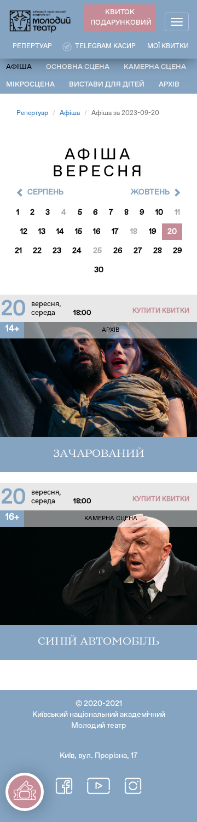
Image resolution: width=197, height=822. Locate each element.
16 (97, 231)
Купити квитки (160, 311)
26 (118, 251)
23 (57, 251)
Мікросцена (30, 84)
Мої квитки (168, 46)
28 (157, 251)
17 (115, 231)
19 (153, 231)
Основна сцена (77, 67)
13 (41, 231)
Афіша (19, 67)
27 (138, 251)
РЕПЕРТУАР (32, 46)
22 (37, 251)
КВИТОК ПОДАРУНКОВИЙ (121, 17)
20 (172, 231)
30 (98, 270)
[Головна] (40, 20)
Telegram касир (105, 46)
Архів (169, 84)
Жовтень (150, 192)
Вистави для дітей (106, 84)
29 (177, 251)
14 (60, 231)
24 (77, 251)
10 (159, 212)
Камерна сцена (155, 67)
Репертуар (32, 113)
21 (18, 251)
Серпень (45, 192)
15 (78, 231)
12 (23, 231)
